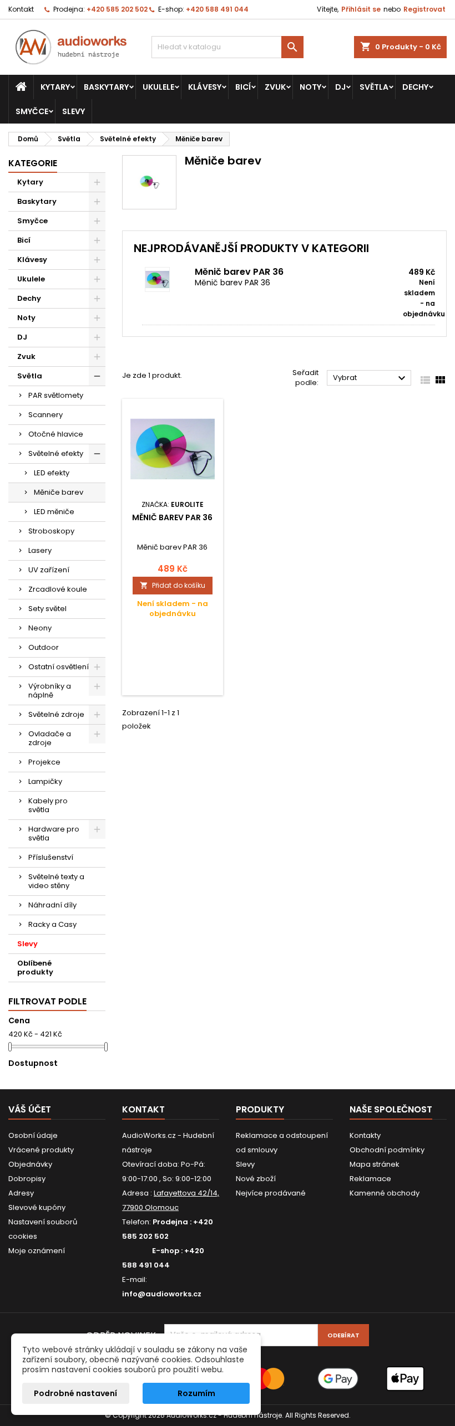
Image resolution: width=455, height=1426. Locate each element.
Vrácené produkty (41, 1150)
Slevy (73, 111)
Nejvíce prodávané (271, 1193)
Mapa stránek (375, 1164)
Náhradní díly (52, 905)
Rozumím (196, 1393)
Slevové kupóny (36, 1207)
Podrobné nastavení (75, 1393)
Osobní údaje (33, 1135)
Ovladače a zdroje (49, 738)
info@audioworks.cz (161, 1294)
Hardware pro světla (53, 833)
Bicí (243, 87)
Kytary (55, 87)
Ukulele (158, 87)
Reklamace (370, 1178)
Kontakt (21, 9)
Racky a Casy (52, 924)
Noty (310, 87)
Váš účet (29, 1109)
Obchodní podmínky (387, 1150)
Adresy (21, 1193)
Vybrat (370, 378)
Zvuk (275, 87)
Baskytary (106, 87)
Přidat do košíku (172, 585)
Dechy (415, 87)
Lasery (40, 550)
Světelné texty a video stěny (56, 881)
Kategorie (32, 163)
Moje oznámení (36, 1250)
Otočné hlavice (55, 434)
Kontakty (365, 1135)
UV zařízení (48, 570)
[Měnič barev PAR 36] (168, 279)
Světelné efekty (55, 453)
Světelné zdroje (56, 714)
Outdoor (43, 647)
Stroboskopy (51, 531)
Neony (40, 628)
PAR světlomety (55, 395)
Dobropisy (27, 1178)
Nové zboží (256, 1178)
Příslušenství (50, 857)
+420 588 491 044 (217, 9)
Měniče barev (58, 492)
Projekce (44, 762)
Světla (374, 87)
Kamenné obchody (384, 1193)
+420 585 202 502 (117, 9)
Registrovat (424, 9)
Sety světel (47, 608)
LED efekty (51, 473)
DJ (340, 87)
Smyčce (32, 111)
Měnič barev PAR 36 (239, 271)
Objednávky (30, 1164)
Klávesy (204, 87)
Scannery (45, 414)
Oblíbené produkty (35, 967)
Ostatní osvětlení (58, 666)
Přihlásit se (361, 9)
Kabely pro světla (48, 805)
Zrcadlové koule (57, 589)
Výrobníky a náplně (49, 690)
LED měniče (54, 511)
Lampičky (45, 781)
